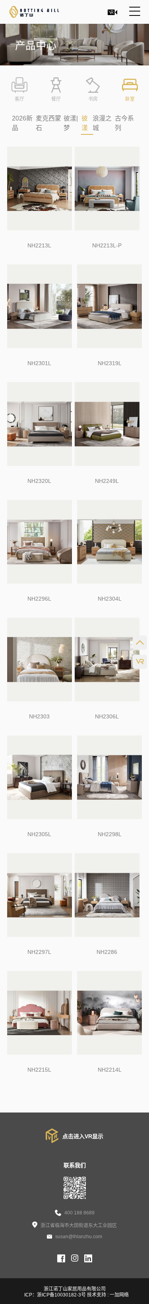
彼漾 (84, 123)
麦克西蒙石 (48, 123)
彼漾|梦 (71, 123)
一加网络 (119, 1295)
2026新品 (22, 123)
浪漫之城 (102, 123)
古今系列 (124, 123)
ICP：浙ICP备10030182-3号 (55, 1295)
